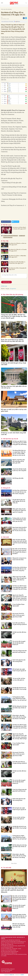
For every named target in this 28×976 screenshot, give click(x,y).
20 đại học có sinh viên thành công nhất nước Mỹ (13, 433)
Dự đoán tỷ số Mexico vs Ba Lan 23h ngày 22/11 (17, 244)
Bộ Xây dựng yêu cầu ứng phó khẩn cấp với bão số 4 (19, 707)
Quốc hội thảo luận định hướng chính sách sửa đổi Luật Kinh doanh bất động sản (14, 890)
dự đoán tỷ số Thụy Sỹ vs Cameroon (10, 235)
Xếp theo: (3, 288)
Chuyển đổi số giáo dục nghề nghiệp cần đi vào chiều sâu (18, 501)
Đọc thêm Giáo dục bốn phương (13, 294)
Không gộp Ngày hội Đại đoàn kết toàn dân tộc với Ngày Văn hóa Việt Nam (19, 916)
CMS (12, 974)
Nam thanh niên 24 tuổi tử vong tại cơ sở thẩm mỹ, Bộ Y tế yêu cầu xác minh (19, 529)
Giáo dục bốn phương (6, 9)
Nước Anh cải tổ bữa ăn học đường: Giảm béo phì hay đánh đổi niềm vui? (12, 340)
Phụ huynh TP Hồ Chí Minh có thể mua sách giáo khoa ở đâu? (18, 615)
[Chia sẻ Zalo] (26, 18)
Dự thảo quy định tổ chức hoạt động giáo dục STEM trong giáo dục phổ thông (19, 442)
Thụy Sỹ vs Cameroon (7, 237)
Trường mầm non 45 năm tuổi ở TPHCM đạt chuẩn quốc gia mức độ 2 (19, 519)
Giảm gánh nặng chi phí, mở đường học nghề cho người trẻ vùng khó (19, 510)
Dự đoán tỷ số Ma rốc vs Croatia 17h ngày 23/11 (18, 250)
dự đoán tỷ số (22, 235)
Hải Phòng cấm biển (17, 478)
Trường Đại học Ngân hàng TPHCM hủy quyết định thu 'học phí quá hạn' (19, 698)
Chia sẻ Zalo (16, 221)
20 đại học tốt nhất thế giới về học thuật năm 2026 (13, 363)
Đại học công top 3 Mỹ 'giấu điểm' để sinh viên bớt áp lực (14, 387)
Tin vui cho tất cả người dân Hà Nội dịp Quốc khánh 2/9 (18, 643)
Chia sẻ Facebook (6, 221)
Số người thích (13, 288)
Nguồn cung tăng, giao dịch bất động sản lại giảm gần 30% (18, 461)
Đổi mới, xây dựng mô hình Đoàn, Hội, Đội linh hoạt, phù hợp (18, 925)
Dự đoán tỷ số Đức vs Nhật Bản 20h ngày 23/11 (17, 256)
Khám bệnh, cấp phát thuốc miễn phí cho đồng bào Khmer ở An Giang (19, 717)
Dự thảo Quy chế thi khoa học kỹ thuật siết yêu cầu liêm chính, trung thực (19, 492)
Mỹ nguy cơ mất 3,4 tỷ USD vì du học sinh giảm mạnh (14, 410)
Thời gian (7, 288)
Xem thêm (14, 863)
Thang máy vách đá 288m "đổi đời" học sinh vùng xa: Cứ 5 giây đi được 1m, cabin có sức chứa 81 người (14, 316)
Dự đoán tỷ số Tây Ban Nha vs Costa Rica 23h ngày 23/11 (17, 262)
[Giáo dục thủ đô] (14, 2)
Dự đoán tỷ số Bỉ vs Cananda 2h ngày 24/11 (17, 268)
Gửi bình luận (6, 282)
